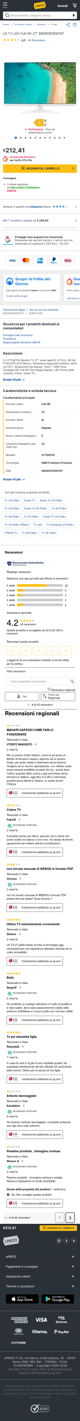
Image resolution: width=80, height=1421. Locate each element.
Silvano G (13, 1161)
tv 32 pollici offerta (17, 524)
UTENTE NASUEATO (19, 744)
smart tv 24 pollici (54, 516)
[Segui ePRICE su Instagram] (59, 1241)
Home (6, 24)
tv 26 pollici (48, 532)
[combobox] (40, 15)
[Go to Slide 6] (40, 138)
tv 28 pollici (12, 516)
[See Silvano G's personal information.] (22, 1161)
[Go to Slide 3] (26, 138)
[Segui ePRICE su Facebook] (66, 1241)
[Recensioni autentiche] (26, 563)
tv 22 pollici (31, 516)
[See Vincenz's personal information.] (20, 878)
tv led (37, 524)
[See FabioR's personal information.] (19, 819)
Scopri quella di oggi (16, 295)
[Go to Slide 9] (55, 138)
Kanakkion (13, 1105)
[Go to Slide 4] (30, 138)
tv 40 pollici (59, 508)
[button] (40, 88)
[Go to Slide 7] (45, 138)
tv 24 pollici (12, 508)
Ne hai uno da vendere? (44, 309)
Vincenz (12, 878)
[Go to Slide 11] (64, 138)
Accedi (62, 6)
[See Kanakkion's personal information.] (23, 1105)
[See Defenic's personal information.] (19, 933)
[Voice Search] (73, 16)
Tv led (54, 24)
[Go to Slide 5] (35, 138)
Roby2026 (13, 1046)
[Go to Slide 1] (16, 137)
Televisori (41, 24)
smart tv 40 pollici (35, 508)
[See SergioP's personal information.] (19, 987)
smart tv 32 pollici (51, 500)
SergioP (12, 987)
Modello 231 (17, 1369)
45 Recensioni (36, 40)
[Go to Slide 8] (50, 138)
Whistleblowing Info (47, 1373)
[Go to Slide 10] (59, 138)
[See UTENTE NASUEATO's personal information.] (35, 744)
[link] (28, 622)
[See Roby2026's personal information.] (22, 1046)
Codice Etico (38, 1369)
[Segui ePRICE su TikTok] (74, 1241)
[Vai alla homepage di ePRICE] (11, 1240)
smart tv (29, 500)
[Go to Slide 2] (21, 138)
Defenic (11, 934)
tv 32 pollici (12, 500)
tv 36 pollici (29, 532)
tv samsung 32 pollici (60, 524)
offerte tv (11, 532)
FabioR (11, 819)
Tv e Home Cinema (23, 24)
